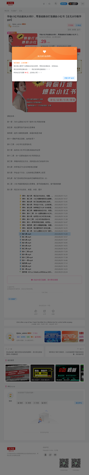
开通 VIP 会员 (69, 78)
